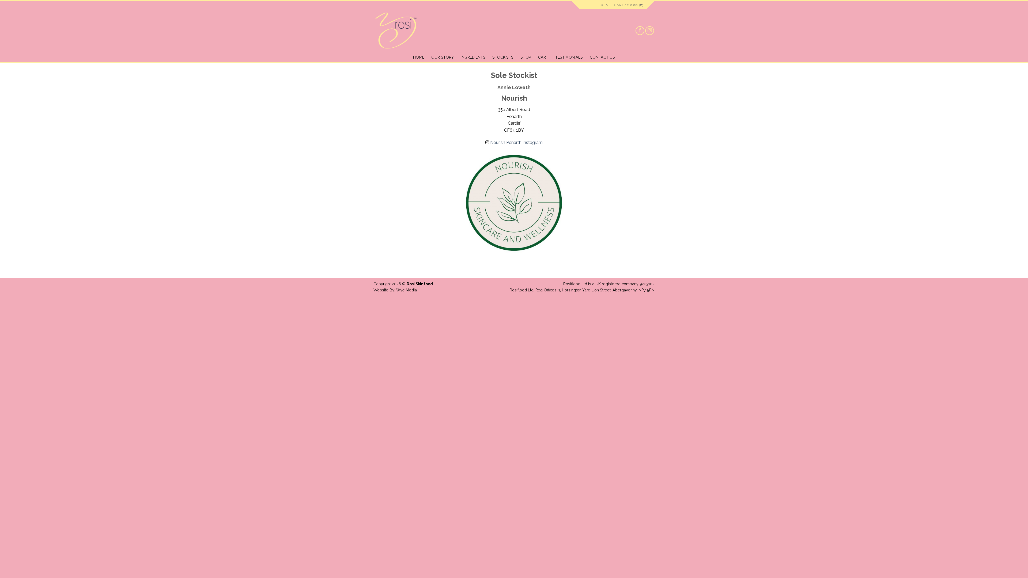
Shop (525, 57)
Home (418, 57)
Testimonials (569, 57)
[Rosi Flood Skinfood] (400, 30)
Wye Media (406, 290)
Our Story (442, 57)
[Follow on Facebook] (640, 30)
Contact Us (602, 57)
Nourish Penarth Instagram (516, 142)
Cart (543, 57)
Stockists (502, 57)
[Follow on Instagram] (649, 30)
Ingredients (473, 57)
